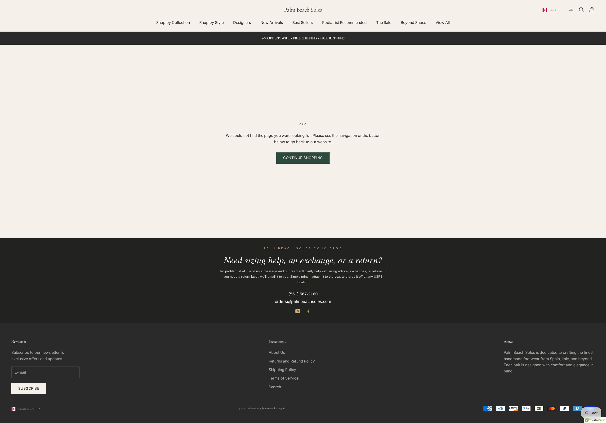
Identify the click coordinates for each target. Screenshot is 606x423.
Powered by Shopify (275, 408)
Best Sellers (302, 22)
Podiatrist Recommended (344, 22)
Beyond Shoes (413, 22)
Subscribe (28, 388)
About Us (277, 352)
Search (275, 386)
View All (443, 22)
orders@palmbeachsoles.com (303, 301)
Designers (242, 22)
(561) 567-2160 (303, 294)
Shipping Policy (282, 369)
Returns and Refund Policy (292, 361)
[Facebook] (308, 311)
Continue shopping (303, 157)
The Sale (383, 22)
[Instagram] (297, 311)
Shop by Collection (173, 22)
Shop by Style (211, 22)
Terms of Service (284, 378)
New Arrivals (271, 22)
